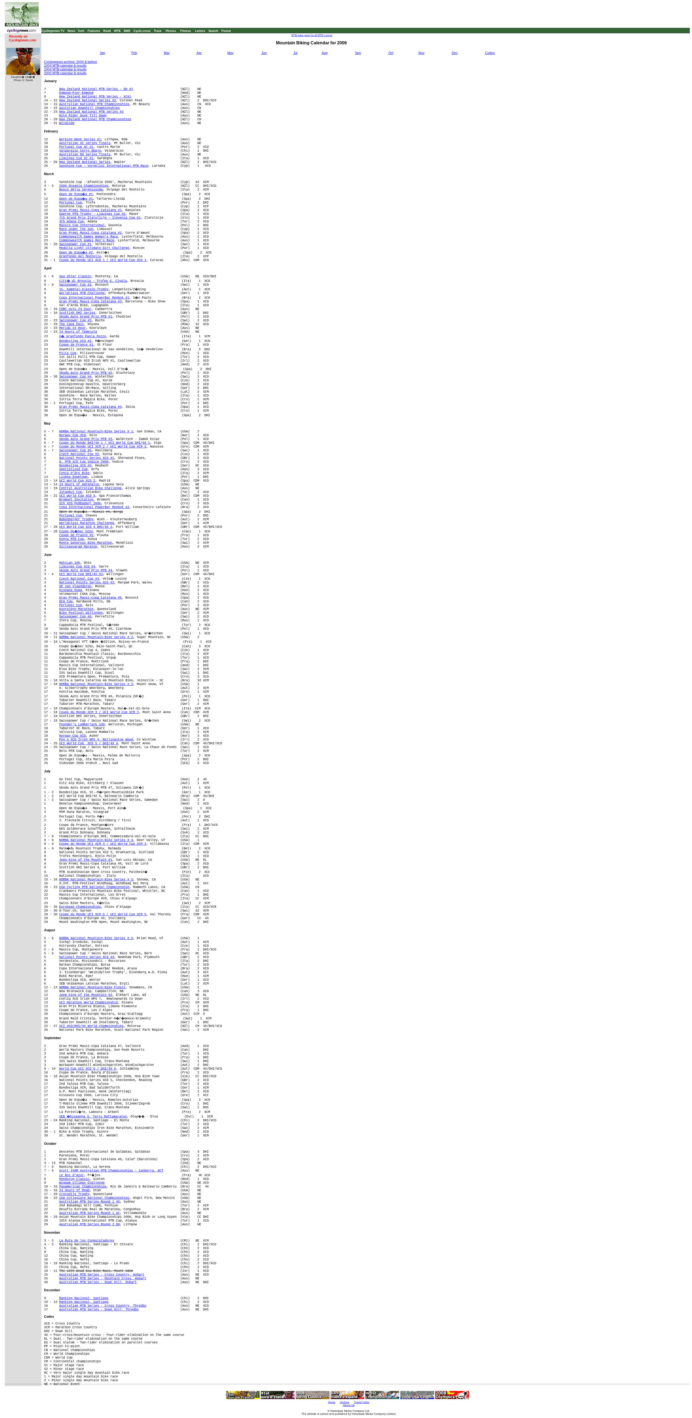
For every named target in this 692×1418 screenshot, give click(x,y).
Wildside (66, 123)
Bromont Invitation (76, 500)
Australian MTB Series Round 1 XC (89, 1213)
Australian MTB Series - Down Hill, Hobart (98, 1282)
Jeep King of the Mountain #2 (85, 995)
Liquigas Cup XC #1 (76, 158)
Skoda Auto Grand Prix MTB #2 (85, 373)
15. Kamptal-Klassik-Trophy (83, 289)
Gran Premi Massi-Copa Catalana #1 (90, 210)
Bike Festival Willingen (81, 613)
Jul (295, 53)
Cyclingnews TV (52, 30)
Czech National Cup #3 (79, 579)
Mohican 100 (69, 563)
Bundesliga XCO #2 (75, 341)
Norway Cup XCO (72, 435)
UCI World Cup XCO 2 (77, 481)
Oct (390, 53)
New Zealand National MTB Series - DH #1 (96, 89)
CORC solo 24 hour (75, 309)
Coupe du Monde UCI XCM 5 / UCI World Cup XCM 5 (102, 914)
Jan (102, 53)
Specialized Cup (73, 469)
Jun (264, 53)
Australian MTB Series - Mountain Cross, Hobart (102, 1278)
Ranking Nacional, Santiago (83, 1298)
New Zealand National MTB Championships (95, 119)
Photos (171, 30)
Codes (490, 53)
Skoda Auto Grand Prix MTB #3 (85, 439)
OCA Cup (65, 601)
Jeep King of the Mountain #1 (85, 860)
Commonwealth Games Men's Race (86, 240)
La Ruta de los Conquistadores (86, 1241)
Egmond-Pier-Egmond (76, 93)
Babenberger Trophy (76, 519)
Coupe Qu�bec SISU (76, 531)
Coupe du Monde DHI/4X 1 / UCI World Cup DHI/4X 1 (104, 443)
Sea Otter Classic (75, 276)
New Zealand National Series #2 (87, 100)
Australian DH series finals (84, 154)
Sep (358, 53)
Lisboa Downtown (73, 477)
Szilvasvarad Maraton (78, 547)
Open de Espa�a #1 (76, 194)
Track (157, 30)
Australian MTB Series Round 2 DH (89, 1224)
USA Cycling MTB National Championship (94, 887)
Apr (199, 53)
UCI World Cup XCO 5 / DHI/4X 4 (88, 743)
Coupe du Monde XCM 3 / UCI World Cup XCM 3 (99, 712)
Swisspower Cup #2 (75, 285)
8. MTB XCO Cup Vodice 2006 (83, 462)
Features (94, 30)
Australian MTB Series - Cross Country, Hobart (101, 1275)
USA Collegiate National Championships (94, 1198)
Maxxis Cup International (82, 225)
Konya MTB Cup (71, 539)
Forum (226, 30)
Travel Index (362, 1402)
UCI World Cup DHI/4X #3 (81, 574)
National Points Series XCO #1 (86, 458)
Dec (455, 53)
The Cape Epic (71, 324)
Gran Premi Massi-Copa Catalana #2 (90, 233)
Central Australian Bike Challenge (90, 488)
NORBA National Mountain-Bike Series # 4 (96, 840)
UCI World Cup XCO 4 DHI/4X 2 (85, 527)
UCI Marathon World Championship (88, 1003)
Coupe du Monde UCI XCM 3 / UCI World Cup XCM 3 (102, 844)
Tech (81, 30)
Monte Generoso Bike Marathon (85, 543)
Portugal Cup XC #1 (76, 147)
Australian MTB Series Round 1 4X (89, 1202)
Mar (166, 53)
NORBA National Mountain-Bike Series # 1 (96, 431)
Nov (421, 53)
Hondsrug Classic (74, 1179)
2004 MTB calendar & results (65, 69)
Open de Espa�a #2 (76, 253)
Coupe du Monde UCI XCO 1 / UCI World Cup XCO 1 (102, 260)
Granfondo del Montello (80, 256)
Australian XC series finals (84, 143)
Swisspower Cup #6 (75, 617)
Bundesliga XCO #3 (75, 466)
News (71, 30)
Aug (325, 53)
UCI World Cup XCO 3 (77, 496)
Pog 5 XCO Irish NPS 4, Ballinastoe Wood (96, 740)
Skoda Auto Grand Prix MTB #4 (85, 570)
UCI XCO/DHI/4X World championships (91, 1026)
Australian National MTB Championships (94, 104)
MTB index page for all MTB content (311, 35)
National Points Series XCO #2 (86, 583)
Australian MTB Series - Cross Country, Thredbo (102, 1306)
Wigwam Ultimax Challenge (82, 1183)
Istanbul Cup (70, 492)
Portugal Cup (70, 203)
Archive (344, 1402)
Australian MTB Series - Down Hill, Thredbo (99, 1310)
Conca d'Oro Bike (74, 473)
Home (331, 1402)
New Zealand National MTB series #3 (91, 112)
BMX (127, 30)
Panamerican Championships (83, 1187)
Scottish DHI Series (77, 313)
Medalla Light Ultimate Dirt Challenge (94, 248)
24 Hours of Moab (74, 1190)
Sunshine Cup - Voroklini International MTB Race (103, 166)
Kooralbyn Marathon (76, 609)
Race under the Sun (76, 229)
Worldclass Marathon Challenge (86, 523)
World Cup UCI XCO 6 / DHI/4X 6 (87, 1069)
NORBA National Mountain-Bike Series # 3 (96, 684)
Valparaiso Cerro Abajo (80, 151)
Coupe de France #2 (76, 535)
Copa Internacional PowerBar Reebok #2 (94, 507)
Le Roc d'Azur (71, 1175)
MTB (117, 30)
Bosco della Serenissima (81, 190)
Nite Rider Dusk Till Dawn (83, 116)
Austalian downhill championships (89, 108)
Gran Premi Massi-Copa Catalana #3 (90, 301)
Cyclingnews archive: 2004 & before (70, 62)
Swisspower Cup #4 (75, 377)
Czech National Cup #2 (79, 454)
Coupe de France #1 (76, 345)
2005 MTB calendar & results (65, 73)
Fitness (185, 30)
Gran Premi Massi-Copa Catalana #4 (90, 407)
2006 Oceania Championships (83, 186)
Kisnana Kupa (70, 590)
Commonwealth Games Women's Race (88, 237)
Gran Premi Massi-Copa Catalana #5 (90, 598)
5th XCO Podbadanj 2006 (80, 503)
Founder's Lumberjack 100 (82, 724)
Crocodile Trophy (74, 1194)
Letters (200, 30)
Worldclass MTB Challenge (82, 293)
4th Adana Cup (71, 221)
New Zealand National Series (84, 162)
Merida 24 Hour (72, 328)
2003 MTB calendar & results (65, 66)
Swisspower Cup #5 (75, 450)
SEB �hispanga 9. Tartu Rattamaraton (93, 1117)
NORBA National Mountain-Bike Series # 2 (96, 637)
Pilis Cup (67, 353)
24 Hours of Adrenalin (79, 484)
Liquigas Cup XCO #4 (77, 567)
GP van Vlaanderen (75, 586)
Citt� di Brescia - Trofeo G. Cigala (93, 281)
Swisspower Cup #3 (75, 320)
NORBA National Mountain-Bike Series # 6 (96, 938)
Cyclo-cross (142, 30)
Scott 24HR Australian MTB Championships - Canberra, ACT (111, 1171)
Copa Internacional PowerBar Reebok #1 (94, 298)
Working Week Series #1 (80, 139)
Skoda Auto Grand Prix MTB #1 (85, 317)
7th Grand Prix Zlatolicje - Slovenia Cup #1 (100, 218)
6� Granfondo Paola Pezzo (82, 336)
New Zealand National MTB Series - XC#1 (95, 97)
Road (107, 30)
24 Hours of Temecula (78, 332)
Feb (134, 53)
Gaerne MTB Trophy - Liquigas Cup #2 (92, 214)
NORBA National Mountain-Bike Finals (92, 987)
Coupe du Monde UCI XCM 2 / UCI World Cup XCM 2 (102, 447)
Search (213, 30)
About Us (349, 1405)
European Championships (80, 907)
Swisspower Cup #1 (75, 244)
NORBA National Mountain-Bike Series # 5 (96, 880)
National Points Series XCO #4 (86, 957)
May (230, 53)
